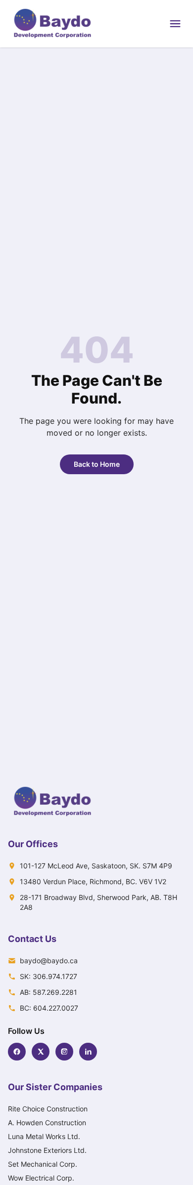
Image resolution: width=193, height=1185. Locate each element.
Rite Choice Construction (48, 1108)
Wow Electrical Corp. (41, 1178)
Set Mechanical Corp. (42, 1164)
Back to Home (97, 464)
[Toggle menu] (175, 24)
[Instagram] (64, 1052)
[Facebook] (17, 1052)
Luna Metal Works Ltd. (44, 1136)
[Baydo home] (52, 24)
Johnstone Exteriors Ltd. (47, 1150)
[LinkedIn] (88, 1052)
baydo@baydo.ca (49, 960)
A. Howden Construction (47, 1122)
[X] (40, 1052)
